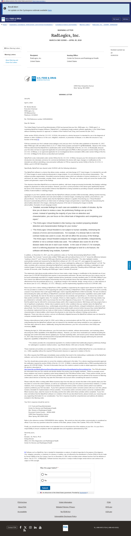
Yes (46, 474)
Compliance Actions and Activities (66, 24)
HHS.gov (109, 507)
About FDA (22, 507)
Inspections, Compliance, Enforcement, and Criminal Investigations (31, 24)
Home (5, 24)
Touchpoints (83, 492)
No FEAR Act (65, 512)
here (50, 10)
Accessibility (22, 512)
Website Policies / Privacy (65, 507)
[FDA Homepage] (11, 19)
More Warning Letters (13, 48)
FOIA (109, 502)
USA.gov (109, 512)
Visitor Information (65, 502)
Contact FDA (12, 527)
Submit (45, 488)
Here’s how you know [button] (39, 1)
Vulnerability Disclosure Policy (65, 516)
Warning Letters (85, 24)
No (46, 480)
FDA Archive (22, 502)
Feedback (129, 265)
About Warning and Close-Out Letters (12, 61)
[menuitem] (119, 53)
